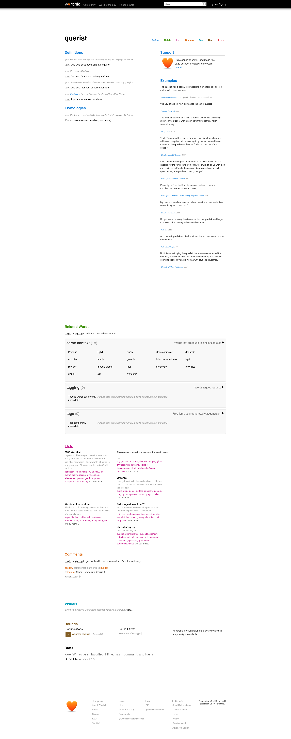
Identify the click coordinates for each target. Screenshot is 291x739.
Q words (122, 477)
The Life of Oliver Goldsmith (172, 267)
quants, (142, 494)
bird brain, (131, 517)
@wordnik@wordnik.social (131, 718)
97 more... (135, 471)
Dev (147, 701)
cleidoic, (144, 464)
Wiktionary (75, 93)
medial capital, (132, 461)
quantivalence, (132, 533)
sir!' (99, 373)
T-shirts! (96, 723)
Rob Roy (164, 229)
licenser (72, 366)
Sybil (100, 352)
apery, (95, 520)
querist (178, 67)
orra (106, 520)
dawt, (77, 520)
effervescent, (71, 478)
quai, (126, 490)
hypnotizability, (72, 474)
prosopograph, (84, 478)
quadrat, (144, 537)
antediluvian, (97, 471)
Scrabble (71, 659)
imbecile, (155, 513)
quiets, (132, 490)
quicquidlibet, (133, 537)
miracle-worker (105, 366)
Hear (211, 40)
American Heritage (81, 633)
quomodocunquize (126, 543)
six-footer (132, 373)
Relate (167, 40)
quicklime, (122, 537)
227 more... (144, 543)
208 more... (126, 497)
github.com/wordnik (155, 709)
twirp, (120, 520)
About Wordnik (99, 704)
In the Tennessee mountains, (172, 97)
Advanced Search (180, 727)
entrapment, (71, 481)
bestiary (69, 567)
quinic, (126, 494)
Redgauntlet (165, 131)
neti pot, (152, 461)
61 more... (136, 520)
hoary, (101, 520)
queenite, (144, 533)
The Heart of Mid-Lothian (171, 155)
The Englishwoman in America (173, 178)
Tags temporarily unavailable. (77, 424)
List (178, 40)
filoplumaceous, (124, 467)
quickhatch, (144, 540)
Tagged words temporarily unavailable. (82, 398)
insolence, (96, 517)
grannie (131, 359)
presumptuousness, (131, 513)
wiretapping (83, 481)
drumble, (69, 520)
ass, (119, 517)
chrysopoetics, (124, 464)
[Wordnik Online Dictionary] (72, 4)
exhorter (72, 359)
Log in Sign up (218, 4)
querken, (153, 533)
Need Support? (179, 709)
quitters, (140, 490)
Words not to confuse (77, 504)
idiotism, (75, 517)
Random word (126, 4)
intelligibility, (85, 471)
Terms (175, 714)
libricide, (143, 461)
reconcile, (84, 474)
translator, (70, 471)
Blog (121, 704)
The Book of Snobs (168, 212)
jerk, (89, 517)
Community (89, 4)
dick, (123, 517)
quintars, (158, 490)
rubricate (121, 471)
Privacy (175, 718)
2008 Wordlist (73, 452)
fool (125, 520)
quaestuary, (154, 537)
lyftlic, (159, 461)
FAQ (94, 718)
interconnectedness (166, 359)
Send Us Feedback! (181, 704)
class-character (164, 352)
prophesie (161, 366)
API (147, 704)
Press (95, 709)
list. (119, 458)
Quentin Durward (168, 111)
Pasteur (72, 352)
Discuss (189, 40)
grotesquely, (143, 517)
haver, (88, 520)
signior (71, 373)
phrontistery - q (126, 527)
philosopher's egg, (146, 467)
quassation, (122, 540)
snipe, (68, 517)
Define (155, 40)
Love (221, 40)
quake (155, 494)
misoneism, (94, 474)
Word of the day (107, 4)
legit (187, 359)
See (201, 40)
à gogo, (121, 461)
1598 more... (99, 481)
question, (149, 490)
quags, (149, 494)
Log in (68, 333)
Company (97, 701)
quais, (120, 490)
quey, (120, 494)
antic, (152, 517)
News (122, 701)
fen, (77, 471)
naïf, (119, 513)
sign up (79, 333)
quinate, (134, 494)
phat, (82, 520)
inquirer (71, 572)
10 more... (74, 523)
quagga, (121, 533)
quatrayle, (133, 540)
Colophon (96, 714)
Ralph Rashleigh (167, 246)
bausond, (135, 464)
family (101, 359)
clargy (130, 352)
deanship (190, 352)
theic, (135, 467)
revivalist (190, 366)
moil (129, 366)
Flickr (128, 609)
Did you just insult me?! (131, 504)
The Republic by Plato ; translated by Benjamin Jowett (182, 195)
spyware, (96, 478)
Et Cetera (177, 701)
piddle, (83, 517)
